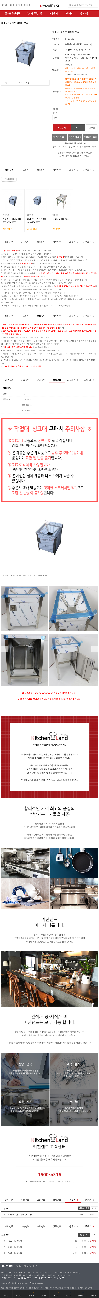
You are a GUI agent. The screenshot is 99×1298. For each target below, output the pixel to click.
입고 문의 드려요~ (14, 1253)
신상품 (11, 5)
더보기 (94, 1208)
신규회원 (56, 58)
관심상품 (43, 1294)
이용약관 (18, 1266)
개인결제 (93, 1296)
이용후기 (54, 13)
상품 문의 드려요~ (14, 1241)
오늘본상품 (31, 1294)
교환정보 (41, 170)
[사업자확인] (76, 1272)
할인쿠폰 (80, 1294)
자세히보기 (87, 44)
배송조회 (68, 1294)
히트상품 (19, 5)
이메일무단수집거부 (30, 1266)
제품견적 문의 (59, 137)
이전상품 (4, 649)
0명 (6, 83)
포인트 (55, 50)
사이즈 (54, 113)
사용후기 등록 (84, 1208)
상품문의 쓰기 (84, 1235)
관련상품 (9, 170)
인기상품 (4, 5)
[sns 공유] (46, 82)
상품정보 (57, 170)
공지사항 (84, 13)
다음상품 (94, 649)
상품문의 (88, 170)
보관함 (92, 128)
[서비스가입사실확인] (85, 1288)
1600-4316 (11, 1278)
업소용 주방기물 (34, 13)
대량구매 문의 (75, 137)
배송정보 (25, 170)
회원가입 (18, 1296)
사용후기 (72, 170)
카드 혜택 (56, 44)
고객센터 (69, 13)
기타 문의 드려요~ (14, 1247)
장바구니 (56, 1294)
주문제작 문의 (90, 137)
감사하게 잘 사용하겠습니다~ (18, 1214)
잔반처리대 (10, 179)
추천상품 (27, 5)
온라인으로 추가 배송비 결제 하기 (76, 74)
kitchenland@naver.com (61, 1275)
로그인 (6, 1296)
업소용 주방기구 (12, 13)
